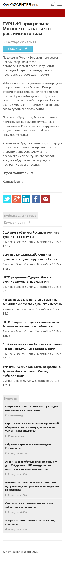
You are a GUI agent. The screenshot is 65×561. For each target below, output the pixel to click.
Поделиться (16, 48)
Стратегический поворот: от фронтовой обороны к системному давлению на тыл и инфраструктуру (32, 430)
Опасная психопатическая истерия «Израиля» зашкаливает (29, 507)
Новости (10, 398)
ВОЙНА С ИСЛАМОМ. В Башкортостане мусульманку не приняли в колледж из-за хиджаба (32, 488)
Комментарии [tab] (17, 223)
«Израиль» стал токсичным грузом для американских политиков (31, 411)
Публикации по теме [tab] (20, 216)
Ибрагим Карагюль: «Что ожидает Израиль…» (28, 449)
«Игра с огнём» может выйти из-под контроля (30, 525)
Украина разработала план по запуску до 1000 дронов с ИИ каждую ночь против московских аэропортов (31, 468)
